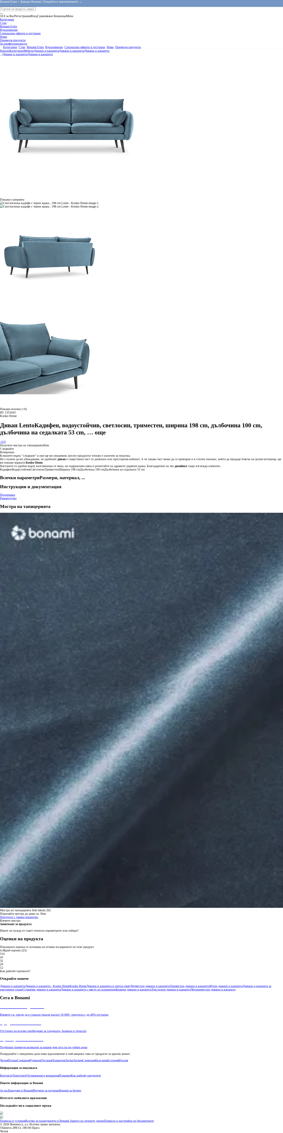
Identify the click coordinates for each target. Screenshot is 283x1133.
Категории (16, 50)
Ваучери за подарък (46, 1090)
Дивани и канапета (46, 50)
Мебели (28, 50)
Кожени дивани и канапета (134, 989)
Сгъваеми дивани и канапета (42, 989)
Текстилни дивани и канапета (171, 989)
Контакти (6, 1075)
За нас (4, 1090)
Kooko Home (78, 986)
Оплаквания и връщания (42, 1075)
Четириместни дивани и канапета (213, 989)
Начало (4, 50)
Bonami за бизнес (70, 1090)
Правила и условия (12, 1120)
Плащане (65, 1075)
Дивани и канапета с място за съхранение (88, 989)
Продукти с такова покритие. (19, 917)
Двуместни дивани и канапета (150, 986)
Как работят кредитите (86, 1075)
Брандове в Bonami (20, 1090)
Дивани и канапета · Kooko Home (47, 986)
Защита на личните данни (86, 1120)
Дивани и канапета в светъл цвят (108, 986)
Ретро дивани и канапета (226, 986)
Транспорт (19, 1075)
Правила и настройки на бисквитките (129, 1120)
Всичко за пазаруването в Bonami (47, 1120)
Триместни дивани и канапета (190, 986)
